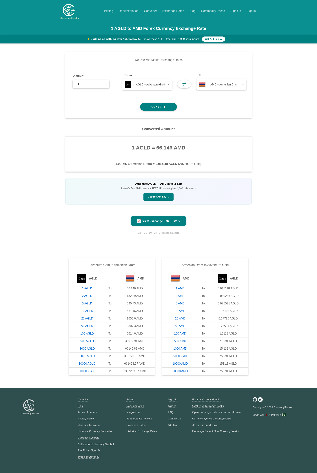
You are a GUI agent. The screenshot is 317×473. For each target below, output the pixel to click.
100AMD (180, 333)
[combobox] (147, 84)
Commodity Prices (213, 10)
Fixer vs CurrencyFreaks (206, 399)
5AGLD (87, 303)
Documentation (129, 10)
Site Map (173, 424)
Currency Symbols (88, 437)
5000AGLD (87, 356)
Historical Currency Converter (95, 431)
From (128, 75)
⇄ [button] (184, 84)
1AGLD (87, 288)
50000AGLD (87, 371)
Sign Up (235, 10)
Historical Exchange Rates (141, 431)
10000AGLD (87, 363)
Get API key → (213, 39)
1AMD (180, 288)
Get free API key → (158, 196)
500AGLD (87, 341)
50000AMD (180, 371)
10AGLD (87, 311)
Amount (78, 75)
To (200, 75)
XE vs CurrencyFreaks (205, 424)
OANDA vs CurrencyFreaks (208, 405)
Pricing (108, 10)
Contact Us (174, 418)
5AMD (180, 303)
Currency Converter (89, 424)
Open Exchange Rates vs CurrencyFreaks (216, 412)
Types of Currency (88, 456)
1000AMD (180, 348)
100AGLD (87, 333)
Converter (150, 10)
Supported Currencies (139, 418)
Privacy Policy (86, 418)
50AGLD (87, 326)
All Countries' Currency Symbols (96, 444)
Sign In (251, 10)
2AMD (180, 295)
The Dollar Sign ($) (89, 450)
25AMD (180, 318)
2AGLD (87, 295)
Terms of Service (87, 412)
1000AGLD (87, 348)
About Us (83, 399)
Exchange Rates (173, 10)
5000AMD (180, 356)
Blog (193, 10)
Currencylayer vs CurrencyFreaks (211, 418)
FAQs (171, 412)
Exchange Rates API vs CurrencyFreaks (215, 431)
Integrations (133, 412)
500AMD (180, 341)
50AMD (180, 326)
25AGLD (87, 318)
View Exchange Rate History (158, 221)
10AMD (180, 311)
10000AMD (180, 363)
